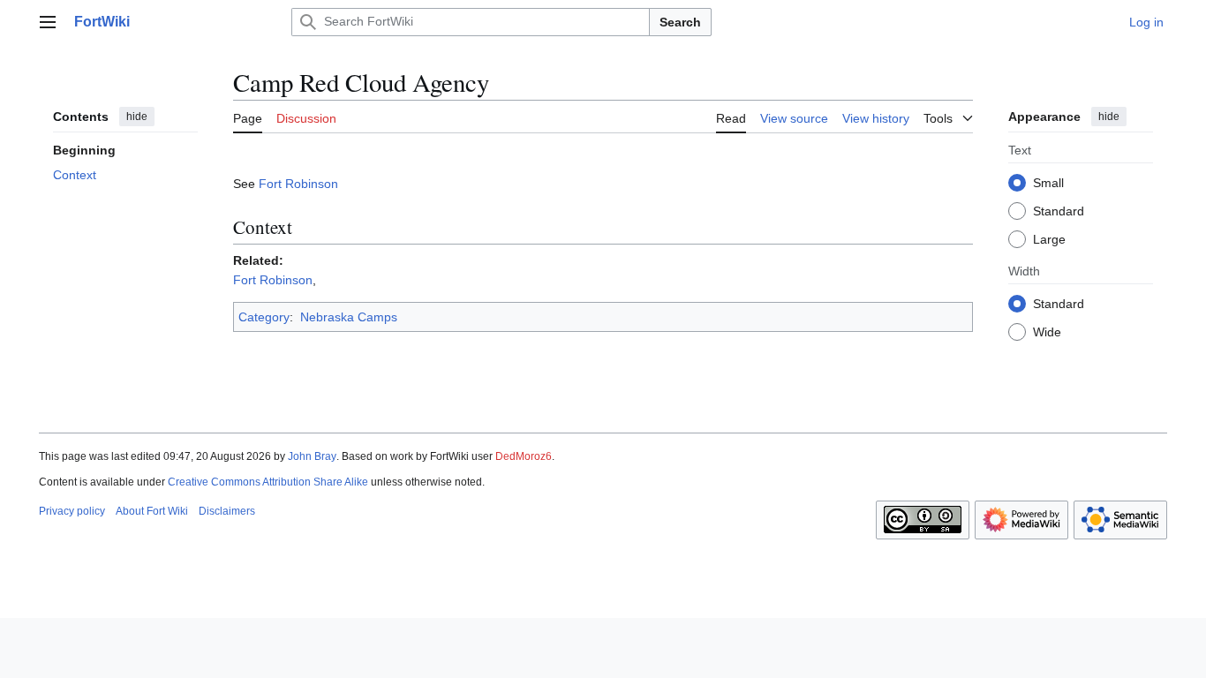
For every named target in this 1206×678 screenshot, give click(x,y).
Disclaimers (227, 511)
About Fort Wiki (152, 511)
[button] (48, 22)
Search (680, 22)
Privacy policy (72, 511)
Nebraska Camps (348, 317)
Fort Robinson (298, 184)
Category (264, 317)
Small (1048, 183)
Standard (1058, 211)
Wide (1047, 332)
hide (136, 116)
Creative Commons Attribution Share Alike (268, 482)
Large (1049, 239)
